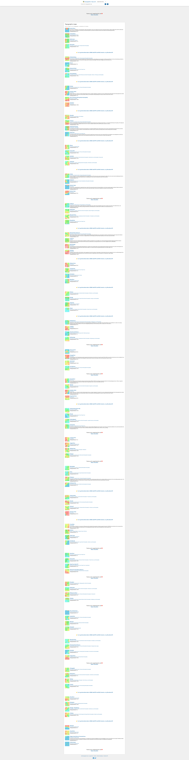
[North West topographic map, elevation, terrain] (67, 363)
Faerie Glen (72, 150)
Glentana (72, 725)
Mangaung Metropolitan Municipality (84, 467)
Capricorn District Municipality (82, 420)
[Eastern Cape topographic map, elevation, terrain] (67, 193)
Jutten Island (73, 742)
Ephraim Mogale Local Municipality (94, 210)
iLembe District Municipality (84, 708)
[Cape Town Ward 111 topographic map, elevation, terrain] (67, 566)
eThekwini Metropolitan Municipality (85, 87)
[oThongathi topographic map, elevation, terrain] (67, 670)
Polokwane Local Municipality (92, 588)
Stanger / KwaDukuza (74, 707)
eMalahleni (84, 449)
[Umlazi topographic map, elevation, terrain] (67, 176)
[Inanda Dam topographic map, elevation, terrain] (67, 618)
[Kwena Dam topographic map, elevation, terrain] (67, 560)
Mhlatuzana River (73, 592)
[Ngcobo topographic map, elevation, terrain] (67, 386)
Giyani (71, 308)
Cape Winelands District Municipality (85, 321)
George (80, 275)
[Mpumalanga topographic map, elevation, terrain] (67, 246)
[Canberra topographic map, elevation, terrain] (67, 240)
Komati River (72, 379)
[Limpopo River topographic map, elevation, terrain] (67, 439)
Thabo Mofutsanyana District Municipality (84, 74)
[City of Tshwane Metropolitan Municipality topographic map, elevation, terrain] (67, 99)
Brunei (71, 62)
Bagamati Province (75, 34)
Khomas (74, 303)
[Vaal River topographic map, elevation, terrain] (67, 104)
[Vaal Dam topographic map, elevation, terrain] (67, 158)
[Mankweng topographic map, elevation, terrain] (67, 589)
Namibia (71, 303)
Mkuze (71, 145)
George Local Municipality (95, 298)
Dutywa (71, 292)
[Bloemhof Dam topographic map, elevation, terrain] (67, 216)
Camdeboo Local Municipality (96, 640)
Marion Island (73, 349)
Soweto (71, 501)
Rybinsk (71, 530)
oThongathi (72, 668)
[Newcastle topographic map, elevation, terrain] (67, 46)
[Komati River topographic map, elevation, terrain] (67, 380)
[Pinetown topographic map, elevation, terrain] (67, 479)
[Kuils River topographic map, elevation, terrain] (67, 555)
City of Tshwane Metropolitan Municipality (79, 97)
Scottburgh (72, 540)
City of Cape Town (82, 69)
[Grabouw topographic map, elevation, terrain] (67, 205)
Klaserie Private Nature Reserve (76, 569)
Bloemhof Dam (73, 214)
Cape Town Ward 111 (74, 564)
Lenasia (71, 684)
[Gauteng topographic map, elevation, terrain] (67, 252)
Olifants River (73, 263)
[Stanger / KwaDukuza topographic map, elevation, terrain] (67, 709)
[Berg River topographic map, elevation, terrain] (67, 281)
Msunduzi (72, 582)
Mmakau (71, 598)
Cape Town (72, 132)
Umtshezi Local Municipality (94, 507)
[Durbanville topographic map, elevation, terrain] (67, 426)
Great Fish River (73, 396)
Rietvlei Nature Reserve (75, 232)
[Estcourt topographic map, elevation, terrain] (67, 508)
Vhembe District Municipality (82, 496)
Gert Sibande (81, 116)
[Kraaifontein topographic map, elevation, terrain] (67, 270)
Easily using (95, 52)
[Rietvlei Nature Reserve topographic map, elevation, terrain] (67, 234)
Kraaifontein (72, 268)
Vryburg (71, 713)
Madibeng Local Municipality (95, 599)
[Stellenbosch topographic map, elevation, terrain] (67, 322)
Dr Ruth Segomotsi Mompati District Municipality (86, 714)
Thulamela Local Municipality (91, 496)
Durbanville (72, 424)
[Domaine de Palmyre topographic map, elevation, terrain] (67, 333)
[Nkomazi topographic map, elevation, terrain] (67, 623)
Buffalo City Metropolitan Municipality (85, 484)
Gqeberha (72, 179)
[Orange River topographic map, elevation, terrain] (67, 357)
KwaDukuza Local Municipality (93, 708)
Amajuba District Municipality (84, 45)
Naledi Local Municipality (98, 714)
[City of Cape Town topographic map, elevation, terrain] (67, 612)
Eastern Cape (73, 191)
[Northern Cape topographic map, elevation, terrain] (67, 513)
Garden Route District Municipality (84, 298)
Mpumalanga (76, 116)
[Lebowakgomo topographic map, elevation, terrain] (67, 421)
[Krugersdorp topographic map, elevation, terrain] (67, 657)
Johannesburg (73, 57)
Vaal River (72, 102)
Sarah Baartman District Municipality (85, 640)
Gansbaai (72, 650)
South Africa (72, 28)
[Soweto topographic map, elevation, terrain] (67, 502)
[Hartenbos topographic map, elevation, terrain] (67, 276)
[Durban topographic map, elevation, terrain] (67, 88)
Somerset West (73, 68)
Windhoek (72, 302)
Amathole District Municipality (84, 293)
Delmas (71, 679)
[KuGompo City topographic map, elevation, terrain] (67, 485)
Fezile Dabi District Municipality (83, 157)
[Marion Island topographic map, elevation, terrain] (67, 351)
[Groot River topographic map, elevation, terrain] (67, 733)
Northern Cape (73, 511)
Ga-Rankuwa (72, 366)
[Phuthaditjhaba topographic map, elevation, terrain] (67, 75)
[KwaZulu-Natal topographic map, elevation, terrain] (67, 93)
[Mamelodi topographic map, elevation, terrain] (67, 628)
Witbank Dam (72, 448)
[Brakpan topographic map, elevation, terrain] (67, 455)
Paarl (71, 471)
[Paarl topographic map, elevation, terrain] (67, 473)
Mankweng (72, 587)
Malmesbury (72, 673)
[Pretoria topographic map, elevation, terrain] (67, 122)
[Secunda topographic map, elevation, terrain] (67, 117)
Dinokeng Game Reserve (75, 644)
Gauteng (75, 58)
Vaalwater (72, 161)
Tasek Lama (72, 535)
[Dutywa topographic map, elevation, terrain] (67, 293)
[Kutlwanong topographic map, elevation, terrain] (67, 339)
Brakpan (71, 453)
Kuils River (72, 553)
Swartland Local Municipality (94, 674)
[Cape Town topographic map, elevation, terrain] (67, 134)
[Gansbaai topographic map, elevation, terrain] (67, 652)
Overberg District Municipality (84, 651)
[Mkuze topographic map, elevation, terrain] (67, 147)
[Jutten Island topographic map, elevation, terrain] (67, 744)
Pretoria (71, 120)
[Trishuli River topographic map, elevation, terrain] (67, 35)
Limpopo (75, 162)
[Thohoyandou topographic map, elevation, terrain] (67, 497)
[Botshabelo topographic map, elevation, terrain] (67, 468)
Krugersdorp (72, 655)
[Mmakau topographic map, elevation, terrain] (67, 600)
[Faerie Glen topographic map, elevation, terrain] (67, 152)
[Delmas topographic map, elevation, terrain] (67, 680)
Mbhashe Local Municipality (93, 293)
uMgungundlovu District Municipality (85, 583)
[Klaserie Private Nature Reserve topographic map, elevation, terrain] (67, 571)
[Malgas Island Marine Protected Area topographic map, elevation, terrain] (67, 738)
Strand (71, 414)
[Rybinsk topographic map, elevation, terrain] (67, 532)
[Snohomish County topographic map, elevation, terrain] (67, 128)
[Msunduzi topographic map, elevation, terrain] (67, 584)
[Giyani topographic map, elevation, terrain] (67, 310)
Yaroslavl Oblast (75, 531)
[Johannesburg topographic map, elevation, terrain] (67, 59)
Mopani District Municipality (82, 309)
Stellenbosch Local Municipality (96, 321)
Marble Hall (72, 209)
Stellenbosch (73, 320)
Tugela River (72, 443)
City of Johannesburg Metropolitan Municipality (85, 58)
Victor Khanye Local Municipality (88, 680)
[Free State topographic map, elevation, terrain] (67, 526)
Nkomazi (72, 621)
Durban (71, 86)
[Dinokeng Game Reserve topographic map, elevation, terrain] (67, 646)
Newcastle (72, 44)
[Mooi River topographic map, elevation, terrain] (67, 698)
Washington (77, 127)
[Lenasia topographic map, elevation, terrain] (67, 686)
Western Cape (76, 69)
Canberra (72, 238)
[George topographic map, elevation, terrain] (67, 299)
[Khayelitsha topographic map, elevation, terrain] (67, 222)
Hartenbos (72, 274)
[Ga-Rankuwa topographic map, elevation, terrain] (67, 368)
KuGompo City (73, 483)
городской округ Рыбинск (82, 531)
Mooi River (72, 696)
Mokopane (72, 702)
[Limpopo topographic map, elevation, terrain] (67, 328)
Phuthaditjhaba (73, 73)
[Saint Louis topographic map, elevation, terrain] (67, 41)
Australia (71, 239)
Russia (71, 531)
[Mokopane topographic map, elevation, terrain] (67, 704)
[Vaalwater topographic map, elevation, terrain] (67, 163)
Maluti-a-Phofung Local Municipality (97, 74)
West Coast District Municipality (84, 674)
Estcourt (72, 506)
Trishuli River (73, 33)
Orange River (72, 355)
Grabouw (72, 203)
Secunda (72, 115)
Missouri (76, 40)
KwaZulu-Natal (76, 45)
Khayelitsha (72, 220)
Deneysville (101, 157)
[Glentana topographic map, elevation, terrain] (67, 727)
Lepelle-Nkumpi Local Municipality (93, 420)
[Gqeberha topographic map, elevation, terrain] (67, 181)
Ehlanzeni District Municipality (83, 570)
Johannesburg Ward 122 (75, 408)
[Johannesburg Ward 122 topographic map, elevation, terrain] (67, 410)
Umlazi (71, 174)
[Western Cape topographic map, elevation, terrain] (67, 187)
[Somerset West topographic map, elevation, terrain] (67, 70)
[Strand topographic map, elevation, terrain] (67, 415)
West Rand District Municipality (82, 656)
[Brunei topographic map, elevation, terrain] (67, 64)
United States (72, 40)
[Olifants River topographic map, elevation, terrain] (67, 265)
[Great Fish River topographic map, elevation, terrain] (67, 398)
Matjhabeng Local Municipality (95, 338)
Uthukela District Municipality (84, 507)
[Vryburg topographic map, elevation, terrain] (67, 715)
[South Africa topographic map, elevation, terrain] (67, 30)
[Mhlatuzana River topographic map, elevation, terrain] (67, 594)
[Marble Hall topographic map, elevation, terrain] (67, 211)
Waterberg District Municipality (82, 162)
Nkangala (80, 449)
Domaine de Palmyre (74, 331)
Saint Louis (72, 39)
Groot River (72, 731)
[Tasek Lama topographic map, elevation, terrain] (67, 537)
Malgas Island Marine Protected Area (77, 736)
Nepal (71, 34)
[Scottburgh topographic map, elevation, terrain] (67, 542)
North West (72, 361)
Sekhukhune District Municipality (83, 210)
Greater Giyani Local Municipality (92, 309)
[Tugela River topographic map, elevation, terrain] (67, 445)
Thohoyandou (73, 495)
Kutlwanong (72, 337)
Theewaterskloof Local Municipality (85, 204)
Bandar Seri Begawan (76, 536)
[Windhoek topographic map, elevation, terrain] (67, 304)
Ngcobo (71, 384)
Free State (76, 74)
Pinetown (72, 477)
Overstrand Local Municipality (94, 651)
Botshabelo (72, 466)
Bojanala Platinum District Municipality (85, 599)
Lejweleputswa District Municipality (83, 338)
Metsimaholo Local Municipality (94, 157)
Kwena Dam (72, 558)
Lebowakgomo (73, 419)
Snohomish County (74, 126)
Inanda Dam (72, 616)
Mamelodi (72, 627)
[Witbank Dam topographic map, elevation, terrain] (67, 450)
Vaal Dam (72, 156)
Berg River (72, 279)
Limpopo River (73, 437)
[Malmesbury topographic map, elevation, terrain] (67, 675)
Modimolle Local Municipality (92, 162)
